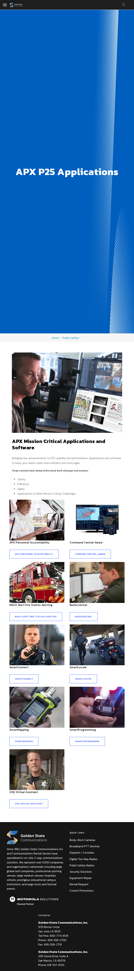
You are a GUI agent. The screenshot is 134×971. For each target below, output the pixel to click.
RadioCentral (78, 605)
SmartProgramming (83, 730)
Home (55, 338)
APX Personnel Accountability (29, 542)
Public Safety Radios (82, 865)
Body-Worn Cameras (82, 840)
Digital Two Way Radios (84, 859)
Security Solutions (81, 871)
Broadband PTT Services (85, 846)
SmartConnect (18, 667)
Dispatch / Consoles (82, 852)
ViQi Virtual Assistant (23, 792)
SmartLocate (78, 667)
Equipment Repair (81, 878)
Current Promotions (82, 890)
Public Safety (71, 338)
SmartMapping (19, 730)
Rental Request (79, 884)
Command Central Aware (86, 542)
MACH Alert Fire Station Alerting (30, 605)
